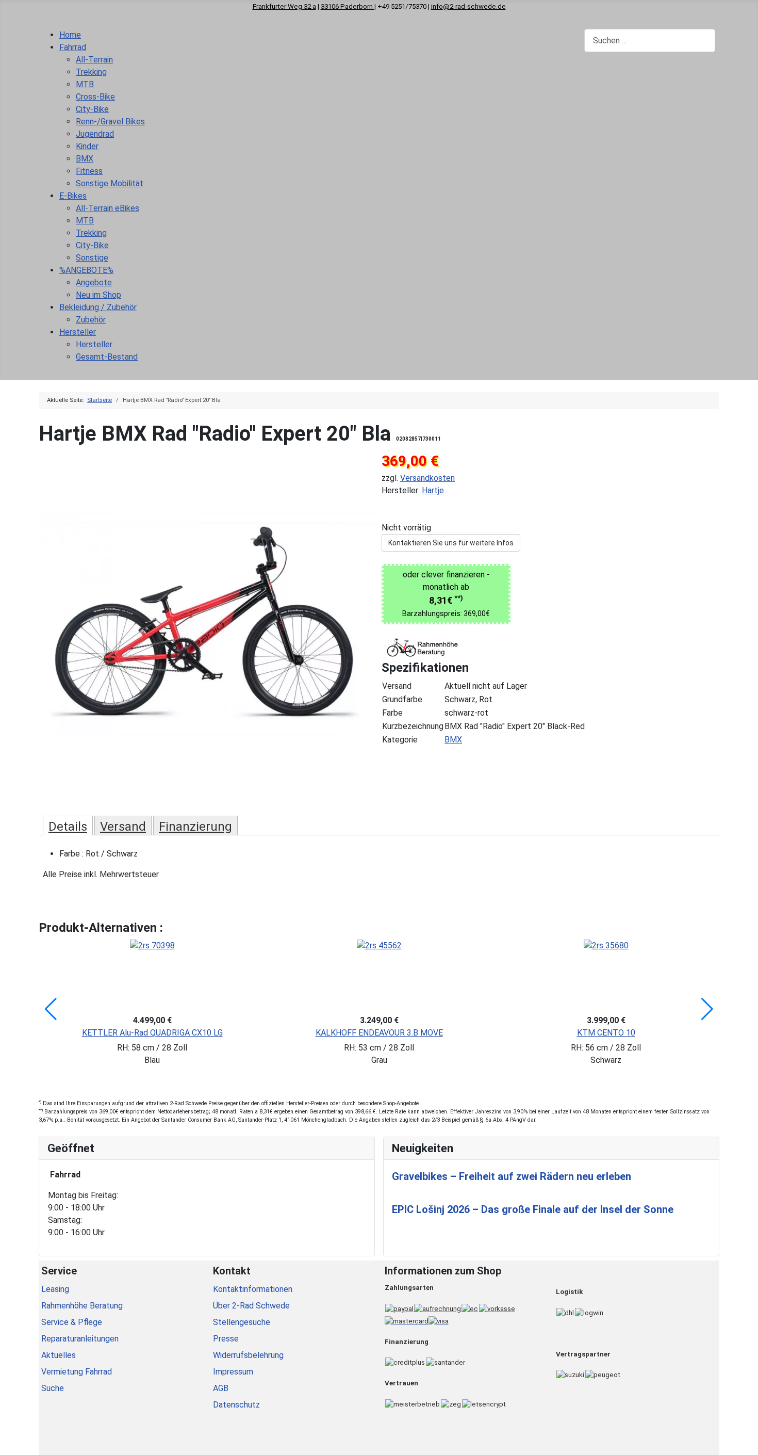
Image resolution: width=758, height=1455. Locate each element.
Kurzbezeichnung (412, 726)
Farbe (392, 713)
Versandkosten (427, 478)
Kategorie (400, 740)
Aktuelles (58, 1355)
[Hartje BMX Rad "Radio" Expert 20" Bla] (207, 624)
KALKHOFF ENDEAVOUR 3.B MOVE (379, 1033)
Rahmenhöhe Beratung (82, 1306)
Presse (226, 1339)
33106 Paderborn (347, 6)
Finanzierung (195, 826)
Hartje (433, 490)
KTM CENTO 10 (606, 1033)
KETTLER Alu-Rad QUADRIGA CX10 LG (152, 1033)
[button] (51, 1009)
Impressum (233, 1372)
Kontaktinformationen (252, 1289)
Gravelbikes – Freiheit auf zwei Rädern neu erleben (511, 1176)
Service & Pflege (71, 1322)
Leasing (55, 1289)
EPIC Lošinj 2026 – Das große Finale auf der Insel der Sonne (532, 1209)
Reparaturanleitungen (80, 1339)
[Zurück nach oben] (745, 1442)
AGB (220, 1388)
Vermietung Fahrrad (76, 1372)
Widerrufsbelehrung (248, 1355)
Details (67, 826)
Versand (396, 686)
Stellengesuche (241, 1322)
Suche (52, 1388)
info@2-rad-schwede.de (468, 6)
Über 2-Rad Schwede (251, 1306)
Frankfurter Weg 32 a (284, 6)
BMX (453, 740)
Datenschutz (236, 1405)
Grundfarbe (402, 699)
